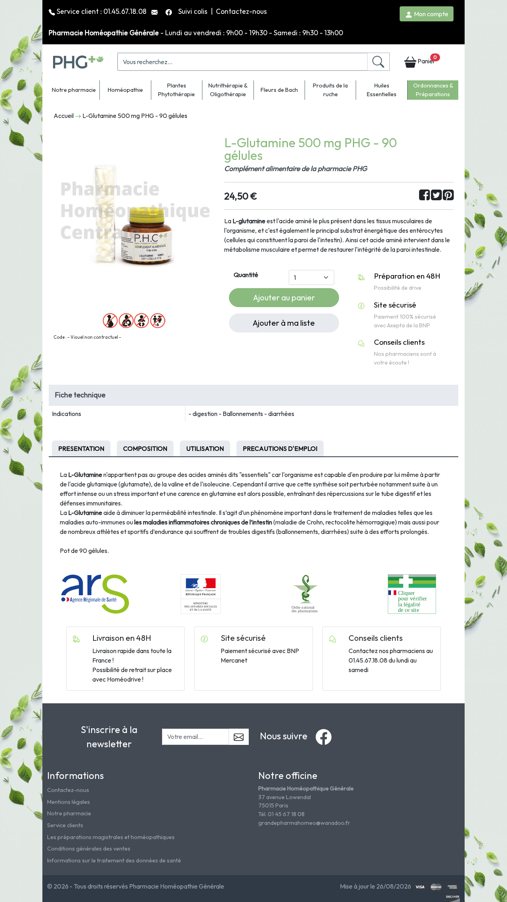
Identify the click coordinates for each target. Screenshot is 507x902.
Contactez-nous (241, 11)
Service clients (65, 825)
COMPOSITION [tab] (145, 448)
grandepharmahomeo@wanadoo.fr (304, 822)
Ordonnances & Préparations (433, 90)
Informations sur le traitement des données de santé (114, 860)
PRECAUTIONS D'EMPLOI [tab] (280, 448)
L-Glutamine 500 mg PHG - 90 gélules (134, 116)
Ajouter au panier (284, 297)
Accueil (63, 116)
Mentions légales (68, 801)
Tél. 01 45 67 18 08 (281, 814)
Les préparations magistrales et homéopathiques (111, 837)
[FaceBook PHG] (169, 11)
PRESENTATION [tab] (81, 448)
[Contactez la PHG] (155, 11)
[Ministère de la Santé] (200, 593)
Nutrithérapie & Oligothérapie (228, 90)
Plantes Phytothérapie (176, 90)
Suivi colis (193, 11)
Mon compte (430, 14)
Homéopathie (125, 89)
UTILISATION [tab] (205, 448)
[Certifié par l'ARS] (95, 593)
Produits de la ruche (330, 90)
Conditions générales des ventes (88, 848)
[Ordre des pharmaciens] (306, 593)
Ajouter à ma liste (284, 323)
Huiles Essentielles (381, 90)
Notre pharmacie (74, 89)
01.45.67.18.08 (125, 11)
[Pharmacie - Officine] (412, 593)
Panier (426, 59)
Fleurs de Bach (279, 89)
